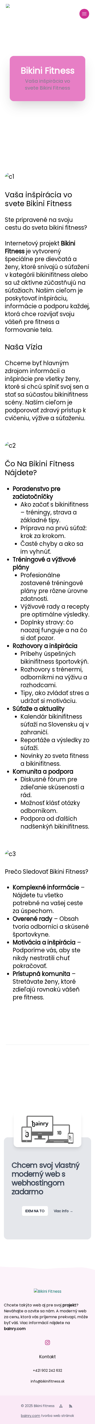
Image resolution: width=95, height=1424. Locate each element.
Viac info (63, 1211)
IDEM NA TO (35, 1211)
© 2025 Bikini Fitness (38, 1405)
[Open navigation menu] (84, 14)
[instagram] (47, 1342)
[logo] (15, 14)
